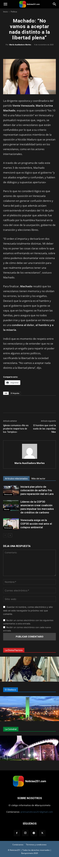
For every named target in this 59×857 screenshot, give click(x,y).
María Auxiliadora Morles (20, 44)
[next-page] (10, 535)
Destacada (8, 494)
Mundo (6, 509)
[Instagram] (25, 833)
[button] (5, 4)
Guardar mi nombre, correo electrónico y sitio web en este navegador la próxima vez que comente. (28, 610)
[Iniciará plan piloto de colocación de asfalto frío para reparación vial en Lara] (11, 490)
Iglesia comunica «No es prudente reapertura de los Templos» (15, 428)
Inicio (5, 11)
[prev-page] (5, 535)
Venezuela (8, 528)
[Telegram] (44, 52)
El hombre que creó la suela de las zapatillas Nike (44, 428)
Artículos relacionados (16, 478)
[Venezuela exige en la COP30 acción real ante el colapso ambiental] (11, 523)
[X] (22, 52)
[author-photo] (29, 458)
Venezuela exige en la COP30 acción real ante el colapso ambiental (36, 524)
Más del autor (38, 478)
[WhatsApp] (29, 52)
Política (14, 11)
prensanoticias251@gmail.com (37, 811)
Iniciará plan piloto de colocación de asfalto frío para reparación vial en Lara (36, 490)
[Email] (37, 52)
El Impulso (15, 393)
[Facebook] (15, 52)
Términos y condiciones (36, 844)
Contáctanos (17, 844)
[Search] (54, 4)
